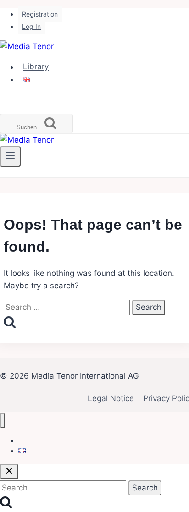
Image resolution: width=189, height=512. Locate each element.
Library (36, 67)
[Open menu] (10, 156)
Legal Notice (111, 398)
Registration (40, 14)
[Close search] (9, 471)
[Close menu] (2, 420)
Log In (31, 26)
